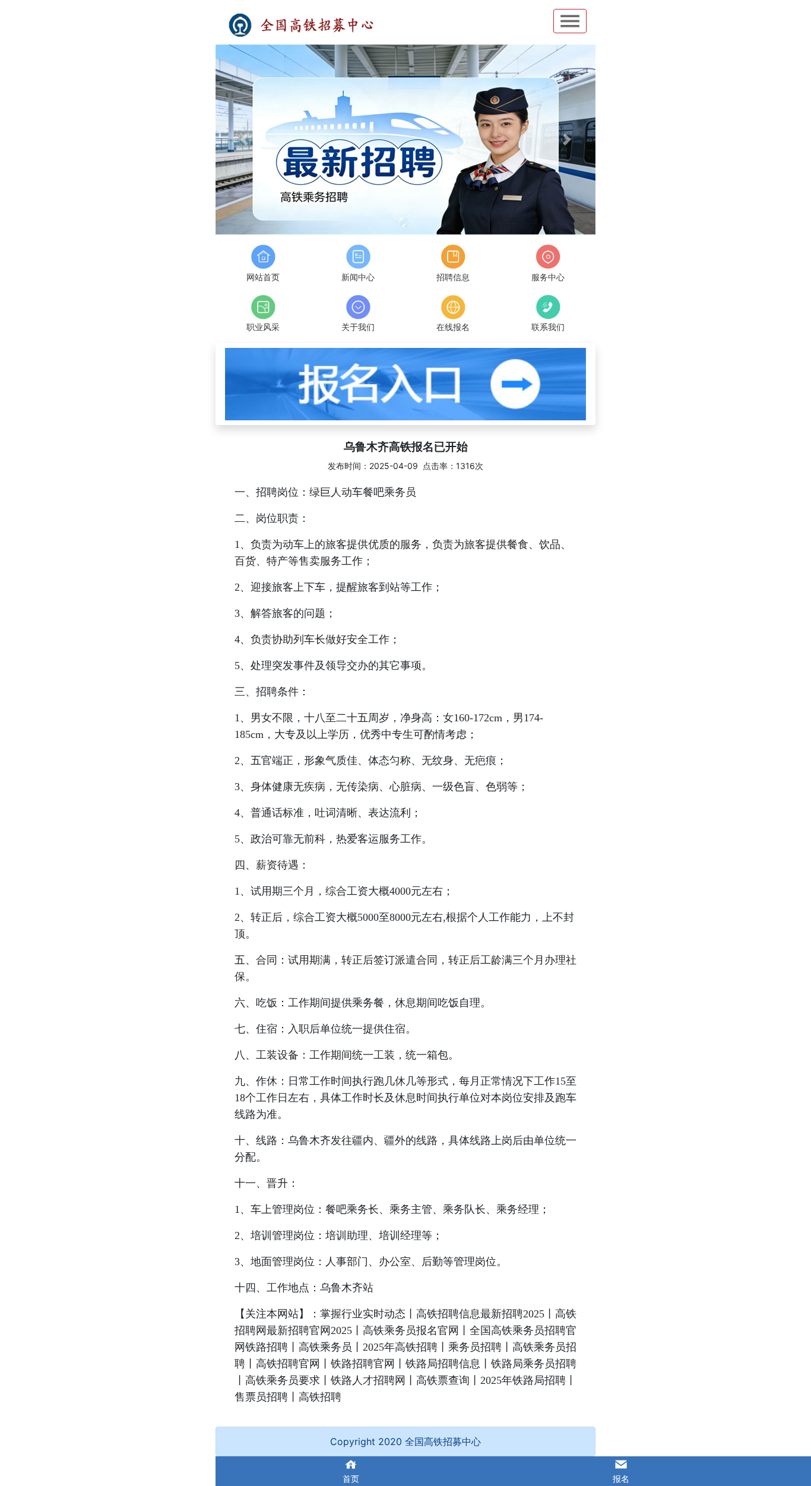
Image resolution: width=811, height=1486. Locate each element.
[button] (244, 140)
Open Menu (570, 21)
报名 (621, 1479)
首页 (351, 1479)
